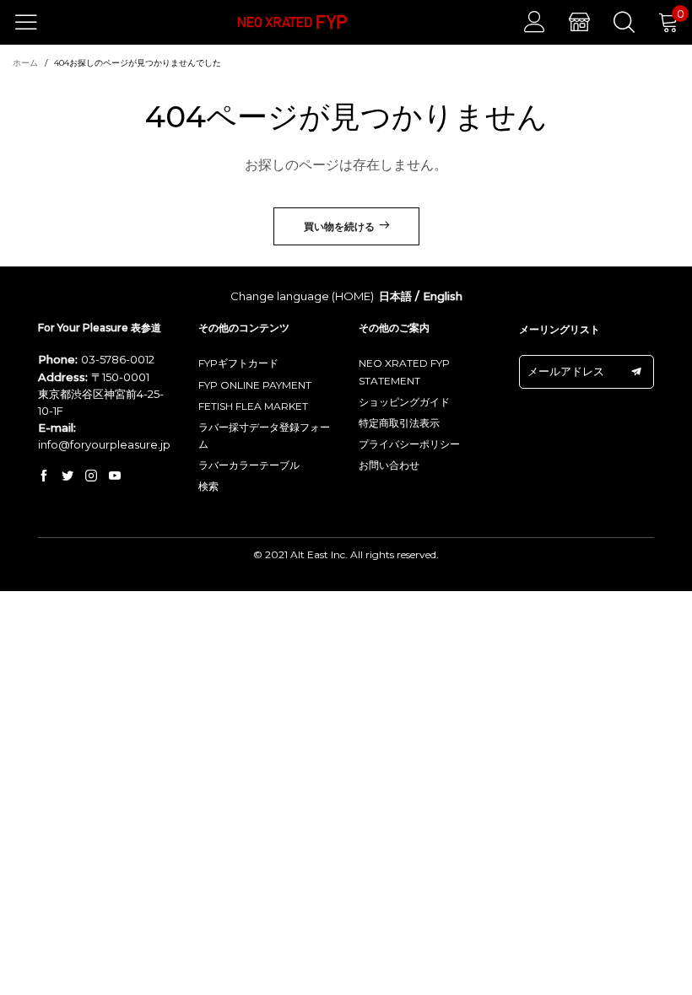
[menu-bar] (37, 21)
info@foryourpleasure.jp (104, 444)
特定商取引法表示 (399, 423)
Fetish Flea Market (253, 406)
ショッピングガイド (404, 401)
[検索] (624, 21)
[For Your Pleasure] (292, 22)
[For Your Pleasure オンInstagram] (91, 476)
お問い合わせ (389, 465)
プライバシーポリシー (409, 444)
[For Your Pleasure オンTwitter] (67, 476)
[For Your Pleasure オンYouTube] (115, 476)
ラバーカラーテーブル (249, 465)
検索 (208, 486)
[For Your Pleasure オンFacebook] (44, 476)
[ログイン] (534, 21)
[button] (636, 372)
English (442, 296)
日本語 (395, 296)
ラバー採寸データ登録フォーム (264, 435)
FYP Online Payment (254, 385)
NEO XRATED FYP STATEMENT (404, 371)
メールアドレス (565, 371)
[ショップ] (579, 21)
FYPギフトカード (238, 363)
